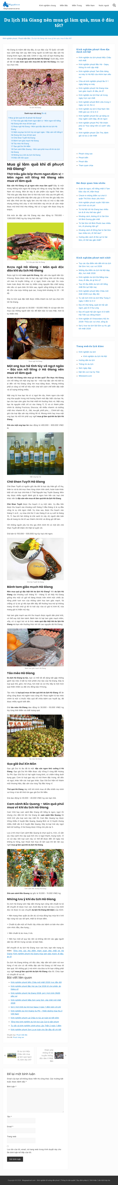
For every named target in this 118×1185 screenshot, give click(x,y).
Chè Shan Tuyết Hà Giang (23, 138)
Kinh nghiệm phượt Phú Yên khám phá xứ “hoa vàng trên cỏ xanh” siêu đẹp (94, 126)
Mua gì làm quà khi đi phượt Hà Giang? (25, 118)
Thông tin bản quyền (68, 1180)
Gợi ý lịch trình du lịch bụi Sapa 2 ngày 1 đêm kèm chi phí (36, 1007)
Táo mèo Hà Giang (20, 143)
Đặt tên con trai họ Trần (89, 372)
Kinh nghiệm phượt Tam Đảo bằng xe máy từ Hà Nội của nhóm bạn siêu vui (95, 74)
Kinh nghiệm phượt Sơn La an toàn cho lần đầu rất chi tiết (36, 1029)
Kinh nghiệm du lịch (87, 352)
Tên (9, 1116)
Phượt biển (83, 157)
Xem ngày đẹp (85, 368)
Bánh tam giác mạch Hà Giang (25, 141)
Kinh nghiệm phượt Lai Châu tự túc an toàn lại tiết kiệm (35, 1018)
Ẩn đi (44, 113)
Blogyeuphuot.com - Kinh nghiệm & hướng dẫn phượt (41, 1180)
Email (10, 1126)
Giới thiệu (93, 1180)
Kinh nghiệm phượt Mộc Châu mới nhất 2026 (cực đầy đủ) (36, 982)
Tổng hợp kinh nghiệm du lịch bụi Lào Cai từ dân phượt (35, 1022)
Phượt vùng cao (18, 1037)
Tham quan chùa (86, 165)
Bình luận (11, 1086)
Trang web (11, 1136)
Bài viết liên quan (20, 158)
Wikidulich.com (85, 376)
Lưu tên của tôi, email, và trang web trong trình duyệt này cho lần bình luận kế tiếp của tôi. (34, 1151)
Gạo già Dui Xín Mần (20, 146)
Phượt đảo (83, 161)
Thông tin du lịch (86, 364)
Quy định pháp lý (82, 1180)
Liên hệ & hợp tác (104, 1180)
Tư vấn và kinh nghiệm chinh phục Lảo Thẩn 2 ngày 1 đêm (36, 1025)
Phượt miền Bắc (21, 1035)
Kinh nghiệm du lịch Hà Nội (95, 356)
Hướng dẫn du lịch (87, 360)
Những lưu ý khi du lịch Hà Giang (25, 155)
